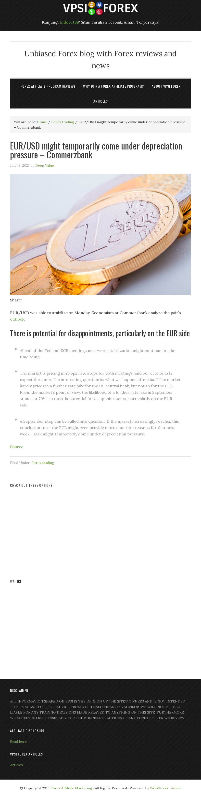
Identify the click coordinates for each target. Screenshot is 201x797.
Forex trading (42, 462)
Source (16, 446)
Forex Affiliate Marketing (71, 788)
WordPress (159, 788)
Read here (18, 741)
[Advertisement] (100, 527)
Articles (16, 765)
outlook (17, 319)
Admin (176, 788)
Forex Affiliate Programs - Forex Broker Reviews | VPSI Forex (100, 8)
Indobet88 (69, 22)
